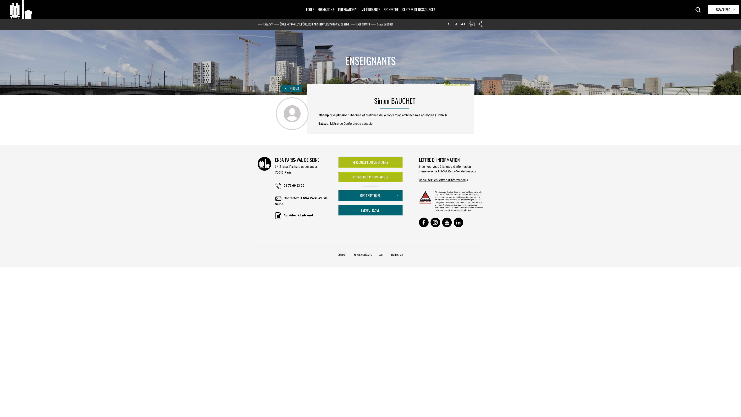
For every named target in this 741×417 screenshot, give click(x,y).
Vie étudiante (371, 9)
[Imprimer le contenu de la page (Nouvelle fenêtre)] (472, 24)
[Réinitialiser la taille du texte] (456, 24)
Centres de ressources (418, 9)
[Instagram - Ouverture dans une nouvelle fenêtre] (435, 222)
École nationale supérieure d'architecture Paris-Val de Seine (314, 24)
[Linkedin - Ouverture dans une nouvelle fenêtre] (458, 222)
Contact (342, 255)
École (310, 9)
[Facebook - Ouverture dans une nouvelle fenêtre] (424, 222)
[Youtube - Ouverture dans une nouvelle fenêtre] (447, 222)
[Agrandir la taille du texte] (463, 24)
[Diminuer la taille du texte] (450, 24)
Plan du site (397, 255)
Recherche (391, 9)
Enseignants (363, 24)
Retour (294, 88)
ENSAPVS (268, 24)
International (348, 9)
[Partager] (480, 24)
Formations (326, 9)
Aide (381, 255)
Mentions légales (363, 255)
